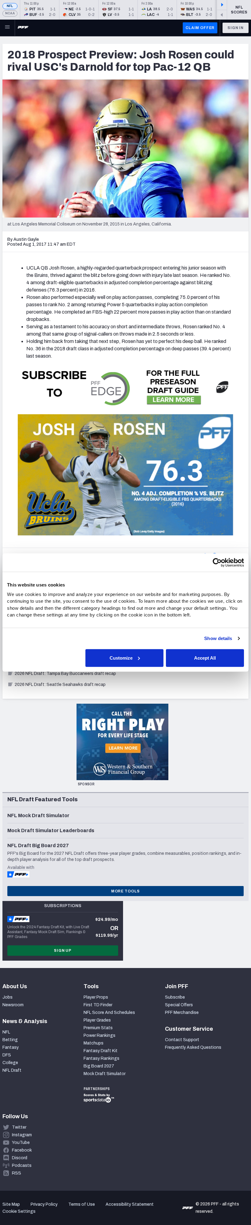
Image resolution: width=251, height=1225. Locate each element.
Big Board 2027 (99, 1066)
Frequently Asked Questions (193, 1047)
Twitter (19, 1127)
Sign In (235, 28)
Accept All (205, 657)
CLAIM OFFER (200, 28)
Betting (10, 1039)
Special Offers (179, 1005)
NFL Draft (11, 1070)
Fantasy (10, 1047)
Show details (218, 638)
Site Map (11, 1204)
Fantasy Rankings (101, 1058)
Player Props (96, 997)
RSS (16, 1173)
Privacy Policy (44, 1204)
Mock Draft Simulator (105, 1073)
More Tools (125, 891)
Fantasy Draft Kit (101, 1050)
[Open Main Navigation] (7, 28)
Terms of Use (81, 1204)
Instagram (22, 1135)
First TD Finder (98, 1005)
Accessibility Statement (130, 1204)
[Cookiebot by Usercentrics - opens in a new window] (217, 562)
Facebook (22, 1150)
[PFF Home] (22, 28)
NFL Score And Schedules (109, 1012)
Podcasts (22, 1165)
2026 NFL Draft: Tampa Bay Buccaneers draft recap (65, 673)
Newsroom (13, 1005)
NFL (10, 6)
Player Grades (97, 1020)
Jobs (7, 997)
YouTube (21, 1142)
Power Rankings (99, 1035)
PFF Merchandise (182, 1012)
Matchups (93, 1043)
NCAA (10, 13)
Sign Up (63, 950)
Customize (121, 657)
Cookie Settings (19, 1211)
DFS (6, 1055)
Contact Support (182, 1039)
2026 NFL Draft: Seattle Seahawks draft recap (60, 684)
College (10, 1062)
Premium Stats (98, 1028)
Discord (19, 1158)
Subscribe (175, 997)
